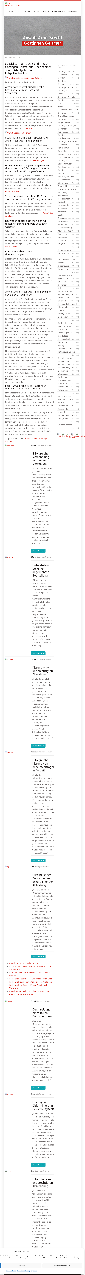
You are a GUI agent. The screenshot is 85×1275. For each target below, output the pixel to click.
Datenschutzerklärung (23, 1271)
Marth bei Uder (68, 231)
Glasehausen (68, 266)
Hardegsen (68, 269)
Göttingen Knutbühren (68, 146)
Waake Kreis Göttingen (68, 154)
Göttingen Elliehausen (68, 109)
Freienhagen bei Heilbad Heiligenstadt (68, 195)
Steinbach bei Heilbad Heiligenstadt (68, 366)
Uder (68, 288)
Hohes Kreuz (68, 221)
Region (19, 11)
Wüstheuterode (68, 424)
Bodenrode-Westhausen (68, 372)
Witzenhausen (68, 348)
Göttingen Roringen (68, 125)
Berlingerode (68, 313)
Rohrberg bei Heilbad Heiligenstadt (68, 178)
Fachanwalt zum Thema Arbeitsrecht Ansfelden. (30, 982)
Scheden (68, 262)
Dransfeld (68, 186)
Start (6, 57)
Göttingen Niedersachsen (68, 82)
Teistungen (68, 390)
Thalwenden (68, 307)
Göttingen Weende (68, 97)
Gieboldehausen (68, 358)
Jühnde (68, 173)
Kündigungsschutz (41, 11)
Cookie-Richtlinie (11, 1271)
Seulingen (68, 224)
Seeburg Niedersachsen (68, 216)
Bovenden (68, 151)
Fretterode (68, 409)
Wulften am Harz (68, 405)
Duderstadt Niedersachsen (68, 379)
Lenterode (68, 383)
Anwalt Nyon (38, 160)
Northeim (68, 329)
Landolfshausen (68, 164)
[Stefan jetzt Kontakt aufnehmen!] (15, 566)
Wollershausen (68, 396)
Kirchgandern (68, 253)
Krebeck (68, 202)
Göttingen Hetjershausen (68, 121)
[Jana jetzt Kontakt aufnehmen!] (15, 1180)
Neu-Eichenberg (68, 227)
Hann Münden (68, 361)
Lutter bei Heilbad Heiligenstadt (68, 414)
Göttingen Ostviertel (68, 76)
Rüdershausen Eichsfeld (68, 401)
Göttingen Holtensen (68, 141)
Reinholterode (68, 326)
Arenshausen (68, 211)
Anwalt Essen (30, 128)
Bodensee (68, 237)
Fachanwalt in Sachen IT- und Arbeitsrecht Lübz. (30, 978)
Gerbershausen (68, 323)
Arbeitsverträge (58, 11)
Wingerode (68, 418)
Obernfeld (68, 310)
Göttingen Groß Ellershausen (68, 115)
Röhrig (68, 345)
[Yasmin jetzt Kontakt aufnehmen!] (15, 761)
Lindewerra (68, 386)
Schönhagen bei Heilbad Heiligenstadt (68, 335)
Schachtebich (68, 208)
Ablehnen (22, 1266)
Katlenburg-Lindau (68, 352)
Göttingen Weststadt (68, 92)
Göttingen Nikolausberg (68, 136)
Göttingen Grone (68, 101)
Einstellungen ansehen (62, 1266)
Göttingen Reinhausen (68, 130)
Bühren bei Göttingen (68, 283)
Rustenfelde (68, 205)
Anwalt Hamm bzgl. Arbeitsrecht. (24, 963)
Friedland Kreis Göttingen (68, 168)
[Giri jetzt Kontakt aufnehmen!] (15, 876)
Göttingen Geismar (45, 445)
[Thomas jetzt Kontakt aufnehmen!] (15, 454)
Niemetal (68, 240)
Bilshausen (68, 278)
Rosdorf (68, 106)
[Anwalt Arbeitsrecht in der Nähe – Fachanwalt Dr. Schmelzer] (14, 5)
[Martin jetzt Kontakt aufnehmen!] (15, 668)
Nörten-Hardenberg (68, 189)
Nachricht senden (38, 551)
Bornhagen (68, 317)
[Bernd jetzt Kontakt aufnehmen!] (15, 1010)
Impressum (34, 1271)
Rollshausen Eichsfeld (68, 299)
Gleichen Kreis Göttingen (68, 159)
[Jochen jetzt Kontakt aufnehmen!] (15, 1103)
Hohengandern (68, 250)
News (27, 11)
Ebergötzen (68, 183)
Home (11, 11)
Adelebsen (68, 234)
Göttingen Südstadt (68, 71)
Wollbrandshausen (68, 259)
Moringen (68, 342)
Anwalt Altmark (12, 191)
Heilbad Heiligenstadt (68, 304)
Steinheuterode (68, 275)
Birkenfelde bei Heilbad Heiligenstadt (68, 293)
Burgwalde (68, 243)
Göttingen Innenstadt (68, 87)
